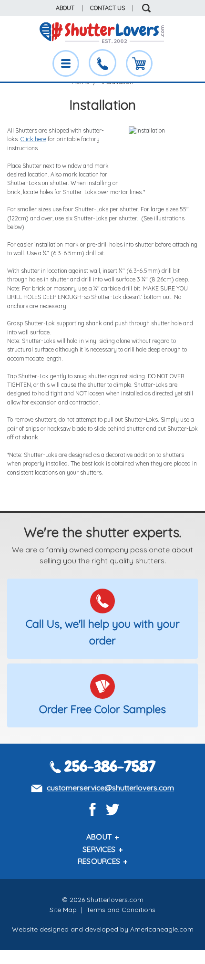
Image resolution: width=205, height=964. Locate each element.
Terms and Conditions (120, 909)
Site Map (63, 909)
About (65, 7)
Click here (33, 139)
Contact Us (107, 7)
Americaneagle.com (162, 929)
